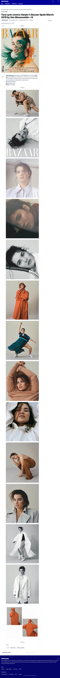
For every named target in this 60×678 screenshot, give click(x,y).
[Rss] (58, 659)
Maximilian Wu (5, 20)
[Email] (10, 26)
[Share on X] (5, 26)
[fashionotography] (4, 1)
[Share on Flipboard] (8, 26)
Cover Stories (4, 11)
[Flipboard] (56, 659)
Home (2, 9)
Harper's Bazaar (6, 9)
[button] (51, 1)
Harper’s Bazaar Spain (10, 75)
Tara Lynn (25, 75)
